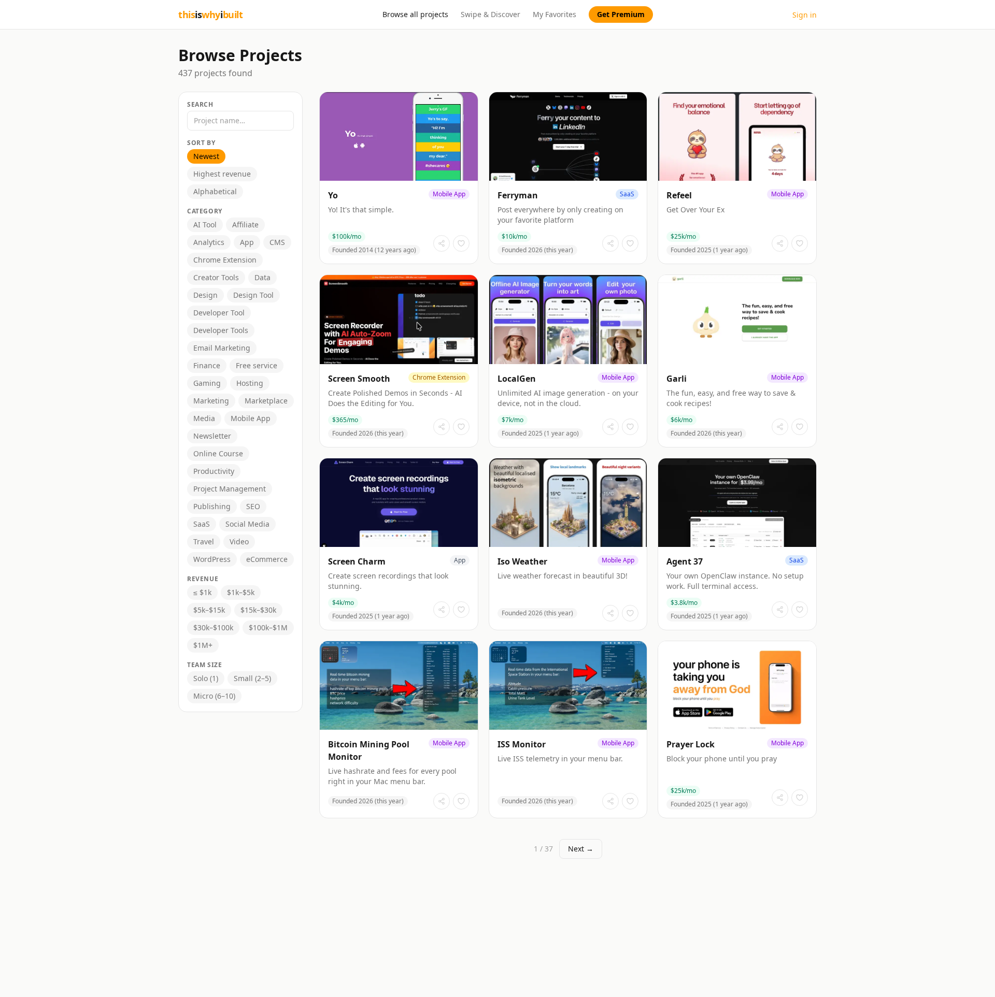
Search (200, 104)
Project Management (229, 489)
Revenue (202, 579)
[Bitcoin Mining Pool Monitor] (399, 729)
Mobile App (251, 418)
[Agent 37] (737, 544)
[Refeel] (737, 178)
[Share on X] (441, 243)
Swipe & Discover (490, 14)
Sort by (201, 143)
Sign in (804, 15)
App (247, 242)
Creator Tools (216, 277)
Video (239, 541)
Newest (206, 156)
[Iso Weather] (568, 544)
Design (205, 295)
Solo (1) (205, 678)
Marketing (211, 401)
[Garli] (737, 360)
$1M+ (202, 645)
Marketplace (266, 401)
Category (204, 211)
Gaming (207, 383)
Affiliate (245, 224)
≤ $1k (202, 592)
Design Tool (253, 295)
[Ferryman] (568, 178)
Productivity (213, 471)
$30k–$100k (213, 627)
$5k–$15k (209, 610)
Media (204, 418)
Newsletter (212, 436)
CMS (277, 242)
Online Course (218, 453)
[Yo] (399, 178)
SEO (253, 506)
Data (262, 277)
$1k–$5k (240, 592)
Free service (256, 365)
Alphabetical (215, 191)
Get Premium (621, 14)
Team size (204, 665)
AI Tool (205, 224)
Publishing (212, 506)
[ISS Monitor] (568, 729)
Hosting (249, 383)
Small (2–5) (252, 678)
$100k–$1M (268, 627)
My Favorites (554, 14)
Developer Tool (219, 312)
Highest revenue (222, 174)
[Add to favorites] (461, 243)
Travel (203, 541)
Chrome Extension (225, 260)
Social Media (247, 524)
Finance (206, 365)
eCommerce (267, 559)
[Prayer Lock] (737, 729)
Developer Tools (220, 330)
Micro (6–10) (214, 696)
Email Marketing (221, 348)
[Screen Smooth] (399, 360)
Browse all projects (415, 14)
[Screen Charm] (399, 544)
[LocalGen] (568, 360)
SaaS (201, 524)
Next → (580, 849)
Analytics (208, 242)
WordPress (212, 559)
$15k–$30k (258, 610)
